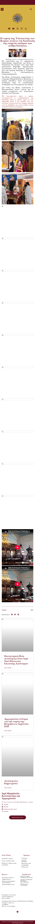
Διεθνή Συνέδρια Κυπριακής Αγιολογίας (27, 876)
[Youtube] (13, 29)
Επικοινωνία (25, 867)
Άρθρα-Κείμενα (6, 879)
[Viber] (22, 29)
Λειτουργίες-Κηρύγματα (11, 782)
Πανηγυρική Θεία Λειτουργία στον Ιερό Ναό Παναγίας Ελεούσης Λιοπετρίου (16, 660)
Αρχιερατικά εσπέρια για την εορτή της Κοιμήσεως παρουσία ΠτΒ (16, 722)
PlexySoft (21, 922)
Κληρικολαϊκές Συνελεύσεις (24, 884)
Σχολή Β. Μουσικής (24, 860)
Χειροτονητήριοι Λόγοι (8, 884)
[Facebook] (9, 29)
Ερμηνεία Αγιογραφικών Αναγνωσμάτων (8, 882)
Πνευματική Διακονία (8, 877)
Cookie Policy (25, 865)
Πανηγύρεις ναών (26, 863)
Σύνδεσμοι (24, 858)
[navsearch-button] (30, 9)
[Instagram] (17, 29)
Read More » (8, 667)
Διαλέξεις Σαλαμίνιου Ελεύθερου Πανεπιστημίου (26, 881)
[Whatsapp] (26, 29)
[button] (2, 9)
